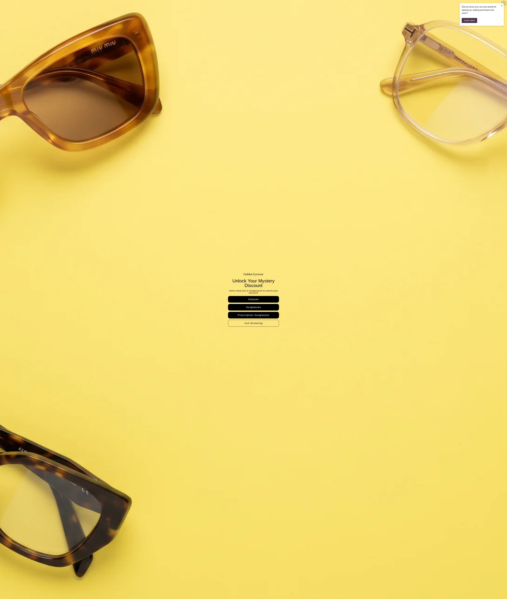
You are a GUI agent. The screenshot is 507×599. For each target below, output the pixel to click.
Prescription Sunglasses (253, 315)
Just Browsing (253, 323)
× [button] (502, 5)
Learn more (469, 20)
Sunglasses (253, 307)
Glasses (253, 299)
